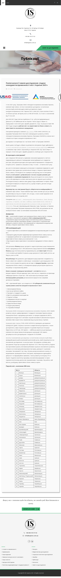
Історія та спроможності (9, 549)
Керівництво (6, 552)
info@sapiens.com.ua (30, 42)
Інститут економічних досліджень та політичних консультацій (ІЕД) (26, 147)
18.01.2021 (10, 89)
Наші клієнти (6, 559)
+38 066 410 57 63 (30, 36)
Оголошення (18, 89)
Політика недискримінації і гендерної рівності (15, 565)
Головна (21, 64)
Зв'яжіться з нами (29, 509)
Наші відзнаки (6, 554)
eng (8, 3)
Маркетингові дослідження (40, 552)
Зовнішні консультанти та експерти (12, 557)
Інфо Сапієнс (30, 131)
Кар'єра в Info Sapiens (8, 562)
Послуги (34, 549)
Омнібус (34, 557)
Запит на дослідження (50, 48)
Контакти (35, 562)
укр (3, 3)
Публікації (29, 64)
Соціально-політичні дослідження (42, 554)
